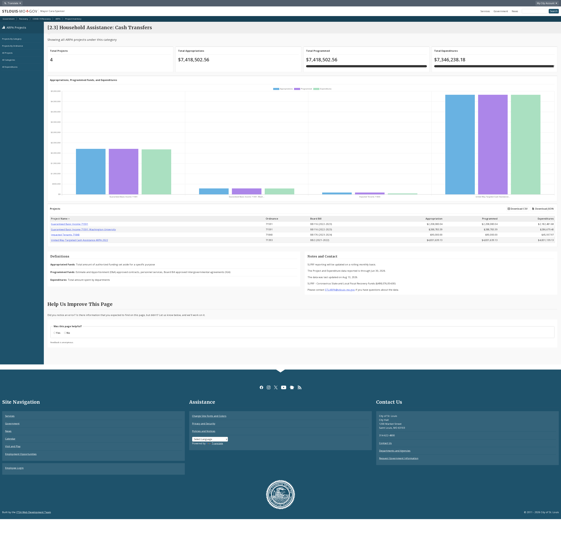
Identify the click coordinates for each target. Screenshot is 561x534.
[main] (280, 193)
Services (485, 11)
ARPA (58, 19)
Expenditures (546, 218)
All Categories (8, 60)
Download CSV (519, 208)
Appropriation (434, 218)
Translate (217, 443)
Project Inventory (73, 19)
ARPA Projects (16, 28)
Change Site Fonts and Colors (209, 416)
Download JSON (544, 208)
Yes (58, 332)
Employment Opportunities (21, 454)
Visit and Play (13, 446)
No (68, 332)
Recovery (23, 19)
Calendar (10, 438)
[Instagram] (268, 387)
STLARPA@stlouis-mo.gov (340, 289)
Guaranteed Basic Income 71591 (69, 224)
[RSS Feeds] (299, 387)
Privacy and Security (203, 423)
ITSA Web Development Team (33, 512)
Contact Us (385, 443)
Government (501, 11)
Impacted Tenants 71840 (65, 234)
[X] (276, 387)
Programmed (490, 218)
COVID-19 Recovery (42, 19)
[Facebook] (261, 387)
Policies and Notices (203, 431)
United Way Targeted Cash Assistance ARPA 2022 (79, 240)
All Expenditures (10, 67)
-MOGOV (19, 11)
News (515, 11)
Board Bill (316, 218)
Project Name (59, 218)
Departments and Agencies (395, 450)
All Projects (7, 53)
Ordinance (272, 218)
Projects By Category (11, 39)
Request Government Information (398, 458)
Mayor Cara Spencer (52, 11)
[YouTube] (283, 387)
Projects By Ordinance (12, 46)
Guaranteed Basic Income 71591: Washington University (83, 229)
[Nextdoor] (292, 387)
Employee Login (14, 468)
